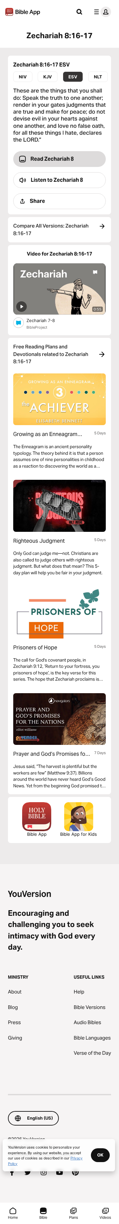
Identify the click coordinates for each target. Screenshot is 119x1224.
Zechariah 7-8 (46, 320)
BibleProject (36, 327)
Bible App (37, 834)
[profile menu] (101, 11)
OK (100, 1154)
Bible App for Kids (78, 834)
